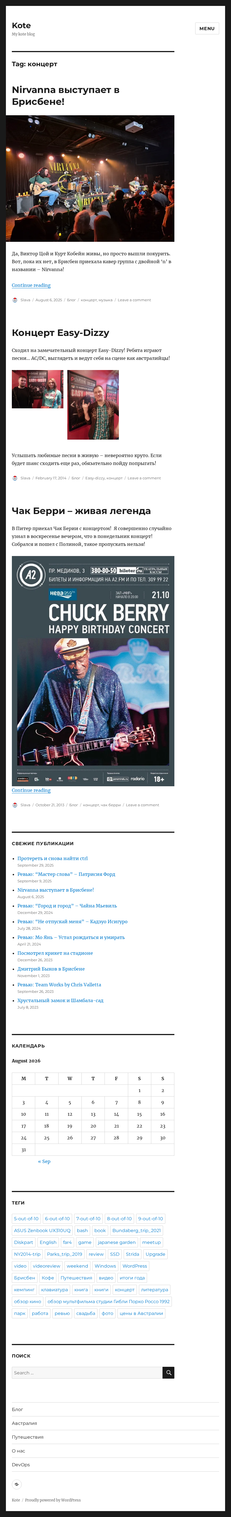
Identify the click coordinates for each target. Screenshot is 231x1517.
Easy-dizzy (95, 478)
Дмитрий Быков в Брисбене (51, 969)
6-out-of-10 (57, 1218)
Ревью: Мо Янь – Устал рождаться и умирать (71, 937)
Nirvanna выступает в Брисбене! (55, 890)
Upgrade (155, 1254)
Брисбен (24, 1278)
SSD (114, 1254)
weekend (77, 1266)
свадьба (85, 1313)
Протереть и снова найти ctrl (52, 858)
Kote (21, 25)
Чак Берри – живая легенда (81, 510)
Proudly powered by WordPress (53, 1500)
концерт (89, 300)
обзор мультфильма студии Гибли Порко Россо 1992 (109, 1301)
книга (81, 1289)
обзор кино (27, 1301)
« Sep (44, 1161)
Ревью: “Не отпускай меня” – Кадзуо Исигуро (72, 921)
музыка (106, 300)
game (85, 1242)
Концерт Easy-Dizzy (60, 332)
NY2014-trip (27, 1254)
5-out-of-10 (26, 1218)
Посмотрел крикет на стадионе (55, 953)
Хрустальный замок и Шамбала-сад (60, 1000)
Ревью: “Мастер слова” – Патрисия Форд (66, 874)
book (100, 1230)
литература (154, 1289)
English (48, 1242)
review (96, 1254)
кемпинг (24, 1289)
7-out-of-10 (88, 1218)
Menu (207, 28)
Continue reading (31, 285)
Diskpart (23, 1242)
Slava (25, 300)
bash (82, 1230)
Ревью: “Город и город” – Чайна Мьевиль (67, 906)
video (20, 1266)
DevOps (21, 1464)
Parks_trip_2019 (64, 1254)
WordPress (135, 1266)
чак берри (111, 805)
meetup (151, 1242)
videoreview (46, 1266)
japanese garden (117, 1242)
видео (106, 1278)
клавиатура (54, 1289)
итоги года (132, 1278)
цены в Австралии (141, 1313)
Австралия (24, 1423)
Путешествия (76, 1278)
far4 (67, 1242)
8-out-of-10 (119, 1218)
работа (40, 1313)
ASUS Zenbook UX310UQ (42, 1230)
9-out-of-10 (150, 1218)
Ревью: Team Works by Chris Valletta (59, 984)
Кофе (48, 1278)
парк (19, 1313)
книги (101, 1289)
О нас (18, 1451)
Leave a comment (134, 300)
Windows (105, 1266)
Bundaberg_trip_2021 (136, 1230)
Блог (71, 300)
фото (107, 1313)
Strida (132, 1254)
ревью (62, 1313)
